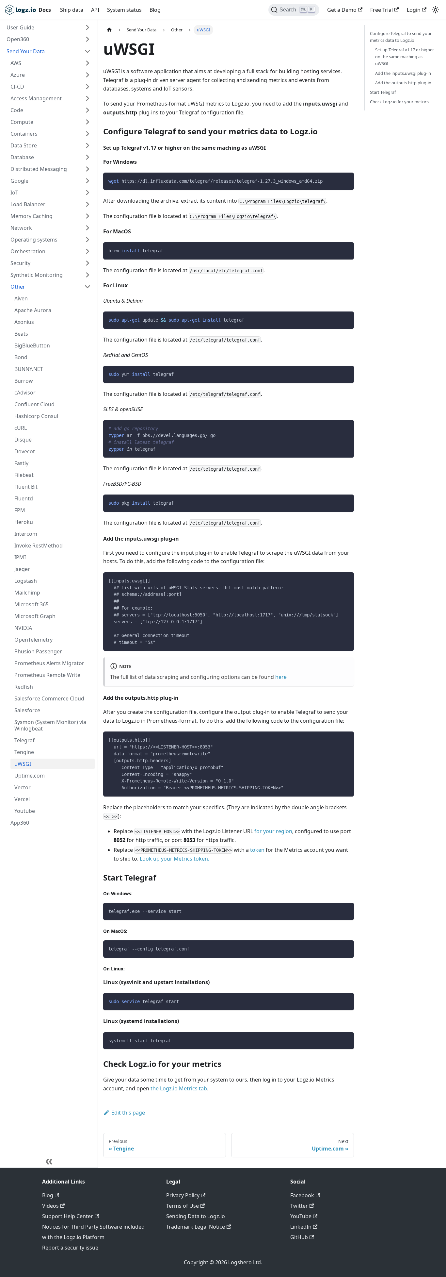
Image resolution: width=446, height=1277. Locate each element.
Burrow (23, 380)
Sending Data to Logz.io (195, 1216)
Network (21, 227)
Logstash (25, 580)
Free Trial (381, 9)
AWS (15, 63)
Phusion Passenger (38, 651)
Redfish (23, 686)
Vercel (22, 799)
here (281, 677)
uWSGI (22, 763)
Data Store (23, 145)
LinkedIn (300, 1226)
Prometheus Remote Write (47, 675)
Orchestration (27, 251)
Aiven (21, 298)
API (95, 9)
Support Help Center (67, 1216)
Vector (22, 787)
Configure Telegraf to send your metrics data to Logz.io (401, 36)
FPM (19, 510)
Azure (17, 74)
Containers (24, 133)
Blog (155, 9)
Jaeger (22, 569)
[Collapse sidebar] (49, 1161)
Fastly (21, 463)
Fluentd (23, 498)
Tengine (24, 752)
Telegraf (24, 740)
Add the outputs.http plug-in (403, 83)
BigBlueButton (32, 345)
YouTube (300, 1216)
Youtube (24, 811)
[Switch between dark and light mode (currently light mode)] (435, 10)
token (257, 849)
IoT (14, 192)
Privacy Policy (182, 1195)
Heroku (23, 522)
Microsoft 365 (31, 604)
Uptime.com (29, 775)
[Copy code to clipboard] (346, 180)
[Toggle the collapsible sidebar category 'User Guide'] (87, 27)
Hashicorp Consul (36, 416)
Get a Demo (342, 9)
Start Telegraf (383, 92)
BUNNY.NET (28, 369)
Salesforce (27, 710)
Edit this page (128, 1112)
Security (20, 263)
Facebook (302, 1195)
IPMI (20, 557)
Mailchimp (27, 592)
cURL (20, 427)
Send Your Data (26, 51)
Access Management (36, 98)
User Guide (20, 27)
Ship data (71, 9)
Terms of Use (182, 1205)
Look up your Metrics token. (174, 858)
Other (17, 286)
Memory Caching (31, 216)
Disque (23, 439)
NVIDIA (23, 627)
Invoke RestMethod (38, 545)
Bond (20, 357)
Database (22, 157)
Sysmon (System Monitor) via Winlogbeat (50, 725)
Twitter (299, 1205)
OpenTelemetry (33, 639)
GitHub (299, 1237)
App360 (19, 822)
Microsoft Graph (35, 616)
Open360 (18, 39)
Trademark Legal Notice (195, 1226)
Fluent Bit (26, 486)
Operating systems (33, 239)
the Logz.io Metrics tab (179, 1088)
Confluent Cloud (34, 404)
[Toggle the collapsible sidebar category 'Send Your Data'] (87, 51)
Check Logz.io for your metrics (399, 102)
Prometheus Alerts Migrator (49, 663)
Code (16, 110)
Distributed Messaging (38, 169)
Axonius (24, 322)
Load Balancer (27, 204)
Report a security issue (70, 1247)
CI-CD (17, 86)
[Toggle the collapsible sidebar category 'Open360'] (87, 39)
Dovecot (24, 451)
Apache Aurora (32, 310)
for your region (273, 831)
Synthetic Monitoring (36, 274)
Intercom (25, 533)
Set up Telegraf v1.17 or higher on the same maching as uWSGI (404, 56)
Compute (21, 122)
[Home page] (109, 30)
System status (124, 9)
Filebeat (24, 475)
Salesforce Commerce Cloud (49, 698)
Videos (50, 1205)
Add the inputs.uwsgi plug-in (403, 73)
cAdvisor (25, 392)
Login (414, 9)
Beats (21, 333)
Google (19, 180)
